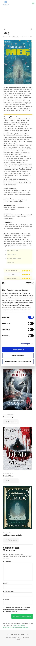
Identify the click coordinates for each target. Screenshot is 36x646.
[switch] (31, 323)
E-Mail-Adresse (8, 591)
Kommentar (7, 561)
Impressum (25, 637)
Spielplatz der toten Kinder (12, 535)
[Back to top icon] (32, 642)
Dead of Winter (8, 476)
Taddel (16, 37)
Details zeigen (25, 344)
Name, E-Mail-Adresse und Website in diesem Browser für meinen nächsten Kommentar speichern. (16, 609)
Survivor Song (8, 417)
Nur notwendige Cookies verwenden (18, 361)
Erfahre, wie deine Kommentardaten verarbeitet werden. (15, 626)
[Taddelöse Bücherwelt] (6, 2)
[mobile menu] (33, 3)
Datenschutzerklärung (13, 637)
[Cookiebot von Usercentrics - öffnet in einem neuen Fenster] (25, 283)
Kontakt (18, 639)
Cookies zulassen (18, 350)
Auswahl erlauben (18, 355)
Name (5, 583)
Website (6, 599)
